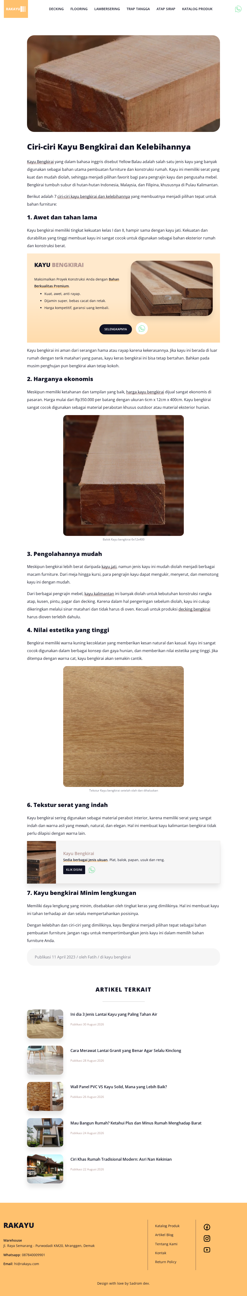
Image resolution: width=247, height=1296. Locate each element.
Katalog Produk (197, 9)
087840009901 (33, 1255)
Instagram (207, 1238)
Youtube (207, 1250)
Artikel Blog (164, 1234)
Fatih (92, 957)
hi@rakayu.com (26, 1263)
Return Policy (165, 1262)
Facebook (207, 1227)
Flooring (79, 9)
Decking (56, 9)
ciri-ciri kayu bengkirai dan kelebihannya (93, 196)
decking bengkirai (194, 609)
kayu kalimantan (99, 593)
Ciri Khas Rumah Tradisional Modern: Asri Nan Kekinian (121, 1159)
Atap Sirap (166, 9)
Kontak (160, 1253)
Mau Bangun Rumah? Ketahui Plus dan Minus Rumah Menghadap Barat (135, 1123)
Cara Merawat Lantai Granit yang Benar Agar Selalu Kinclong (125, 1050)
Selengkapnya (115, 329)
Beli (142, 329)
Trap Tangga (138, 9)
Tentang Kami (166, 1244)
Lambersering (107, 9)
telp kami (238, 9)
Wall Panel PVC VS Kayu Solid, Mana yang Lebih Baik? (118, 1086)
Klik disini (74, 870)
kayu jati (109, 566)
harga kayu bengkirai (145, 392)
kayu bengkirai (117, 957)
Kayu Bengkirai (40, 161)
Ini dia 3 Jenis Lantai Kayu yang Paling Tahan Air (113, 1014)
